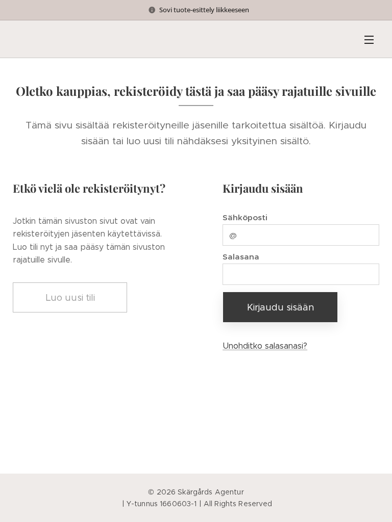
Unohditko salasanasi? (265, 346)
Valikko (369, 39)
